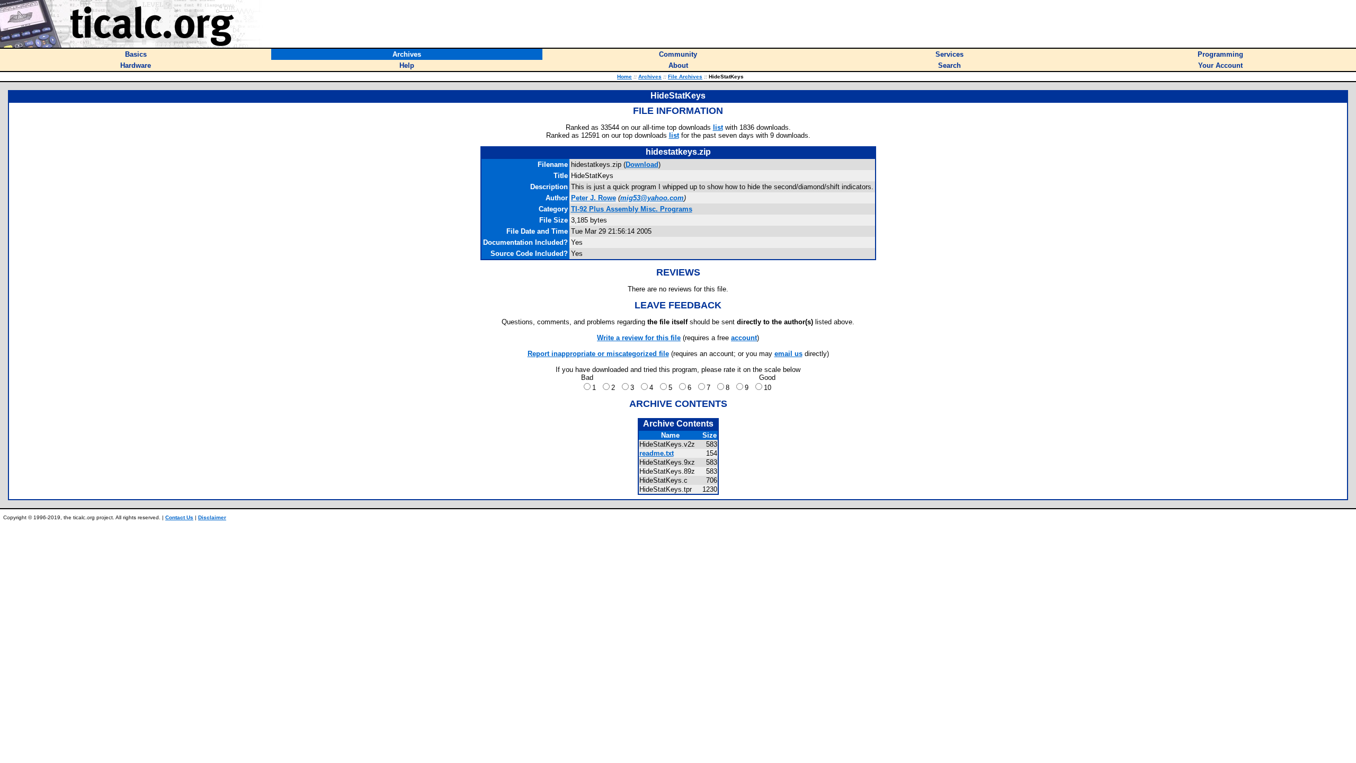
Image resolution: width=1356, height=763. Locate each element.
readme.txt (656, 453)
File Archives (685, 76)
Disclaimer (212, 517)
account (744, 338)
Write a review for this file (639, 338)
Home (624, 76)
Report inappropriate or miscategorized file (598, 354)
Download (642, 164)
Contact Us (179, 517)
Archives (650, 76)
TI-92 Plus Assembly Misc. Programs (631, 209)
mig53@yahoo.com (652, 198)
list (718, 127)
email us (788, 354)
